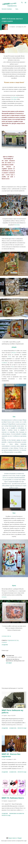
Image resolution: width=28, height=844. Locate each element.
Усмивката (4, 362)
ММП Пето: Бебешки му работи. (12, 711)
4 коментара (12, 728)
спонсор (4, 642)
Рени (9, 356)
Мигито (14, 352)
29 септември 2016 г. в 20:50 (14, 657)
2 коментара (12, 772)
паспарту (4, 597)
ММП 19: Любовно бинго (13, 798)
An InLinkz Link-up (6, 636)
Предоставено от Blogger (15, 838)
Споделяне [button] (5, 644)
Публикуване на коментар (16, 813)
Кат (13, 366)
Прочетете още (22, 728)
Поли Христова (10, 655)
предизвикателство (13, 640)
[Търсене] (22, 2)
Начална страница (7, 9)
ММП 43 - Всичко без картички (11, 755)
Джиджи (14, 347)
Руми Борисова (14, 97)
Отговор (9, 663)
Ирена (14, 585)
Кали (14, 513)
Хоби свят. (14, 99)
